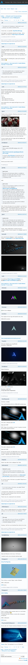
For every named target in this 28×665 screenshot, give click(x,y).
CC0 (9, 386)
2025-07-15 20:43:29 (22, 366)
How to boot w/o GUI (14, 63)
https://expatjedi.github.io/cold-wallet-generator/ (11, 338)
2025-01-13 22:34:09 (22, 111)
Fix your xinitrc (9, 64)
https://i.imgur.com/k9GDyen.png (10, 280)
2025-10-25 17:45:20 (22, 513)
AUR (23, 2)
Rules (5, 8)
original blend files (19, 238)
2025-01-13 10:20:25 (22, 46)
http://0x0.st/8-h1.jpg (17, 30)
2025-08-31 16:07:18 (22, 465)
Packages (7, 2)
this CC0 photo (11, 155)
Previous (6, 20)
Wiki (11, 2)
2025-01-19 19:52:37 (22, 142)
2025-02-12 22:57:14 (22, 214)
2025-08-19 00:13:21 (22, 459)
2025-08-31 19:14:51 (22, 483)
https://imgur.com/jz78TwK (18, 34)
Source (2, 644)
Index (2, 8)
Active (19, 11)
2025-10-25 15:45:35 (22, 506)
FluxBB (25, 660)
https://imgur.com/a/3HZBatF (14, 279)
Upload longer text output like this (8, 43)
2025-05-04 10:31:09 (22, 341)
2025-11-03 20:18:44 (22, 535)
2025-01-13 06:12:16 (22, 22)
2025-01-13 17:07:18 (22, 86)
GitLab (15, 2)
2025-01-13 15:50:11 (22, 67)
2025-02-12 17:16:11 (22, 167)
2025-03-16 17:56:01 (22, 287)
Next (23, 20)
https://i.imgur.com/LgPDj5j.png (10, 188)
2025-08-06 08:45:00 (22, 399)
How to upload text (5, 63)
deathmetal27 (9, 238)
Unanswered (24, 11)
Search (8, 8)
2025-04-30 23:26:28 (22, 313)
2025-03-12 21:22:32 (22, 276)
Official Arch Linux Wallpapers (11, 17)
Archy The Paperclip (5, 561)
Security (19, 2)
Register (12, 8)
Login (16, 8)
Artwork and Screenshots (14, 16)
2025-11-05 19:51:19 (22, 559)
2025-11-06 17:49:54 (22, 590)
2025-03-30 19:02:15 (22, 307)
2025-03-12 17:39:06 (22, 234)
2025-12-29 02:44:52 (22, 623)
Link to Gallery (4, 593)
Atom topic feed (24, 658)
